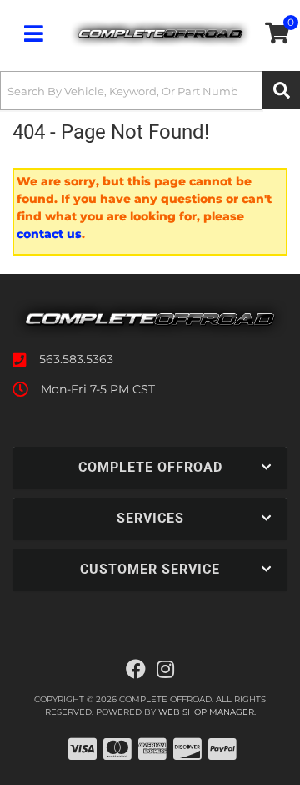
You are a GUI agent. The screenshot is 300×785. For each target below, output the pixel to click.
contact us (49, 233)
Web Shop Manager (206, 711)
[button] (150, 90)
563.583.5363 (76, 359)
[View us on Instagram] (165, 670)
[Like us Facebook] (136, 670)
